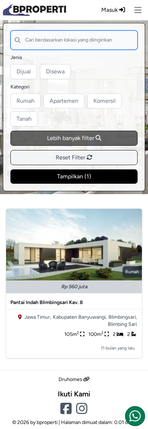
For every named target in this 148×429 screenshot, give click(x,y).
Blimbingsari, (122, 317)
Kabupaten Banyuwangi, (80, 317)
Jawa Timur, (37, 317)
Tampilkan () (74, 176)
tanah (24, 118)
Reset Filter (71, 157)
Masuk (110, 9)
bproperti (47, 422)
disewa (55, 71)
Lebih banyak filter (71, 138)
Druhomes (71, 379)
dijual (24, 71)
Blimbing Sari (122, 324)
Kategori (19, 87)
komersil (104, 100)
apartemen (64, 100)
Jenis (16, 57)
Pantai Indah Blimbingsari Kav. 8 (46, 302)
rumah (25, 100)
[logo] (34, 10)
